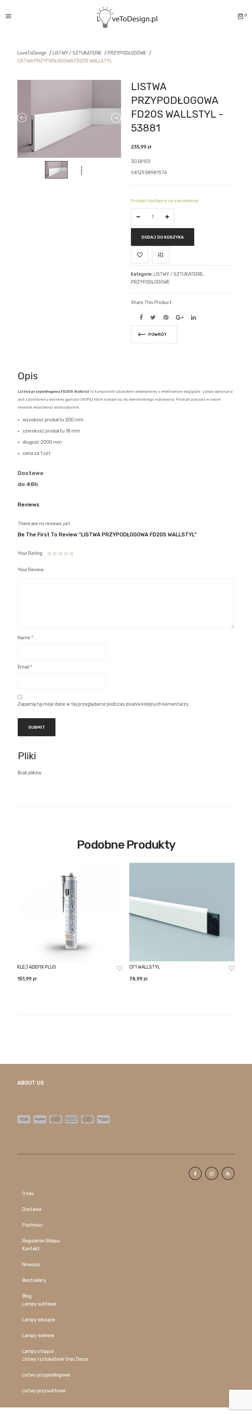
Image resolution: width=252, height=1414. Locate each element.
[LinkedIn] (193, 317)
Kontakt (31, 1249)
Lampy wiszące (38, 1320)
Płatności (32, 1225)
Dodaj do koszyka (162, 236)
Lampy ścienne (38, 1335)
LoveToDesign (32, 53)
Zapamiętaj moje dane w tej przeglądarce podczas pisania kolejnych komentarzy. (103, 704)
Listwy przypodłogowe (46, 1375)
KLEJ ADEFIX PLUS (36, 967)
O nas (28, 1193)
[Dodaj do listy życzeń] (140, 255)
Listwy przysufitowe (44, 1391)
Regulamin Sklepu (41, 1241)
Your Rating (30, 553)
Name (25, 638)
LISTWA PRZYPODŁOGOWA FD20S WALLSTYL (64, 61)
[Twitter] (153, 317)
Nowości (31, 1264)
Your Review (31, 570)
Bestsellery (34, 1280)
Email (25, 667)
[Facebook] (141, 317)
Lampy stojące (38, 1351)
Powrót (157, 334)
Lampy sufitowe (39, 1304)
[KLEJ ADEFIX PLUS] (70, 912)
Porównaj (161, 255)
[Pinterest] (165, 317)
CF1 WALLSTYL (144, 967)
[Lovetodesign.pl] (126, 16)
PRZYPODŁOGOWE (127, 53)
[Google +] (179, 317)
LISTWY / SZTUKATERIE (77, 53)
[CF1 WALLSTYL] (182, 912)
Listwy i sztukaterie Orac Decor (55, 1359)
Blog (27, 1296)
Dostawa (31, 1209)
